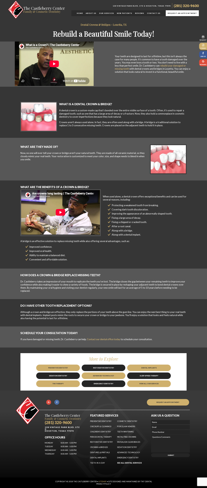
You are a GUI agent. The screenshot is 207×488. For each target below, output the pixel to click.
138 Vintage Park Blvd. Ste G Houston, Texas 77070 (142, 6)
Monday (49, 443)
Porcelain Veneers (126, 426)
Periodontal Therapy (101, 437)
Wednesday (50, 450)
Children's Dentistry (100, 432)
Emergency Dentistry (103, 383)
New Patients (124, 13)
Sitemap (102, 481)
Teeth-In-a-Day (97, 463)
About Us (91, 13)
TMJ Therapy (58, 383)
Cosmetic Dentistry (127, 421)
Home (80, 13)
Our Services (106, 13)
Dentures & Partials (100, 452)
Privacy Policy (103, 484)
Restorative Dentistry (103, 368)
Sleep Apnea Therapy (149, 376)
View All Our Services (149, 383)
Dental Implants (149, 368)
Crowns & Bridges (99, 447)
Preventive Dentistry (58, 368)
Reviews (139, 13)
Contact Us (153, 13)
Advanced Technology (103, 376)
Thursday (49, 454)
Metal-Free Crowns (126, 437)
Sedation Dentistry (58, 376)
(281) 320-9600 (186, 5)
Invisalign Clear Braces (128, 442)
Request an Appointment (182, 13)
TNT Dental (146, 481)
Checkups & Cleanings (100, 426)
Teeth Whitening (125, 432)
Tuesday (49, 446)
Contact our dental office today (103, 339)
